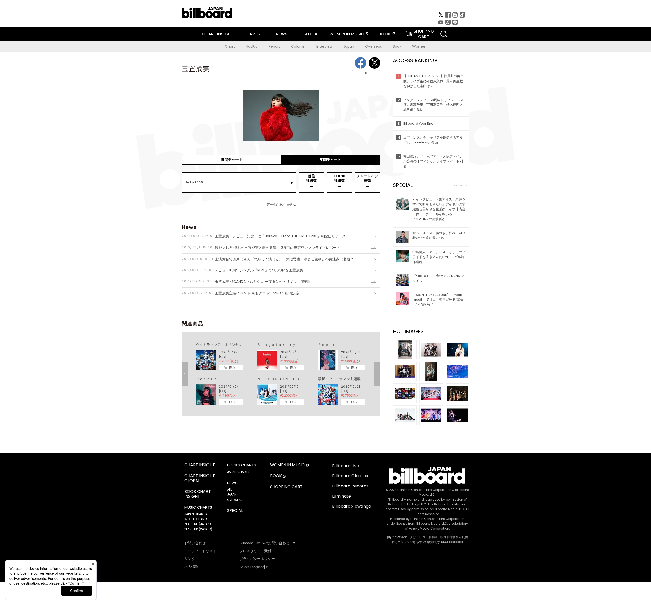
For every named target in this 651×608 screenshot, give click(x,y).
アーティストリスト (200, 551)
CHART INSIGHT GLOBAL (199, 478)
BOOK (384, 34)
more (457, 185)
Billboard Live (345, 466)
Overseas (373, 46)
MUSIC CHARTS (198, 507)
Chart (230, 46)
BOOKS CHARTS (241, 465)
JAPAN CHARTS (195, 514)
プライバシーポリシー (257, 559)
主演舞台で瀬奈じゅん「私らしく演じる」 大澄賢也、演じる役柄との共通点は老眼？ (269, 259)
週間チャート (231, 159)
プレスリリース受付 (255, 551)
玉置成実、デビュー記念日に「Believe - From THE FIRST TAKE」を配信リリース (264, 236)
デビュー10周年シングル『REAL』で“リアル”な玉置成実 (242, 270)
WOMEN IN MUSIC (346, 34)
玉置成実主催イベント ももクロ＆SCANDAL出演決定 (240, 293)
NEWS (281, 34)
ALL (229, 489)
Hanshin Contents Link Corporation (424, 490)
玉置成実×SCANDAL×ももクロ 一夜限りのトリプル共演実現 (246, 281)
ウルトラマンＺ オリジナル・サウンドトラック (235, 344)
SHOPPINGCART (423, 34)
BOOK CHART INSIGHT (197, 494)
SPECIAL (311, 34)
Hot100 (252, 46)
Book (397, 46)
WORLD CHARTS (196, 519)
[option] (281, 374)
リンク (189, 559)
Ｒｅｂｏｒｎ (328, 344)
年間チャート (330, 159)
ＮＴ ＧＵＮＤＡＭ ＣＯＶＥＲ (283, 378)
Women (419, 46)
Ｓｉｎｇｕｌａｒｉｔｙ (276, 344)
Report (274, 46)
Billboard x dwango (351, 506)
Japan (348, 46)
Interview (324, 46)
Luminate (341, 496)
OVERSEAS (235, 500)
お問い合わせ (195, 543)
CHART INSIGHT (217, 34)
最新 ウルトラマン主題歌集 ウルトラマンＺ (355, 378)
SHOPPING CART (286, 487)
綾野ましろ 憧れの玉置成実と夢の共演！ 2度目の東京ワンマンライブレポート (261, 247)
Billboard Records (350, 486)
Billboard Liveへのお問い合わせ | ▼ (267, 543)
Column (298, 46)
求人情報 (191, 567)
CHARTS (251, 34)
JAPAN (231, 494)
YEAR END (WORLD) (198, 529)
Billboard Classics (350, 476)
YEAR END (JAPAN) (197, 524)
